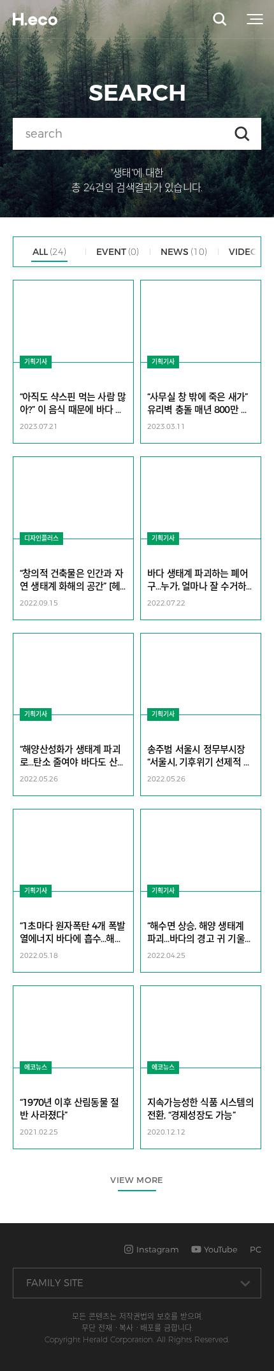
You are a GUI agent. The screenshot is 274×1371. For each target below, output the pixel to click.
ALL (49, 252)
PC (255, 1249)
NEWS (184, 252)
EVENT (117, 252)
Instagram (156, 1249)
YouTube (219, 1249)
